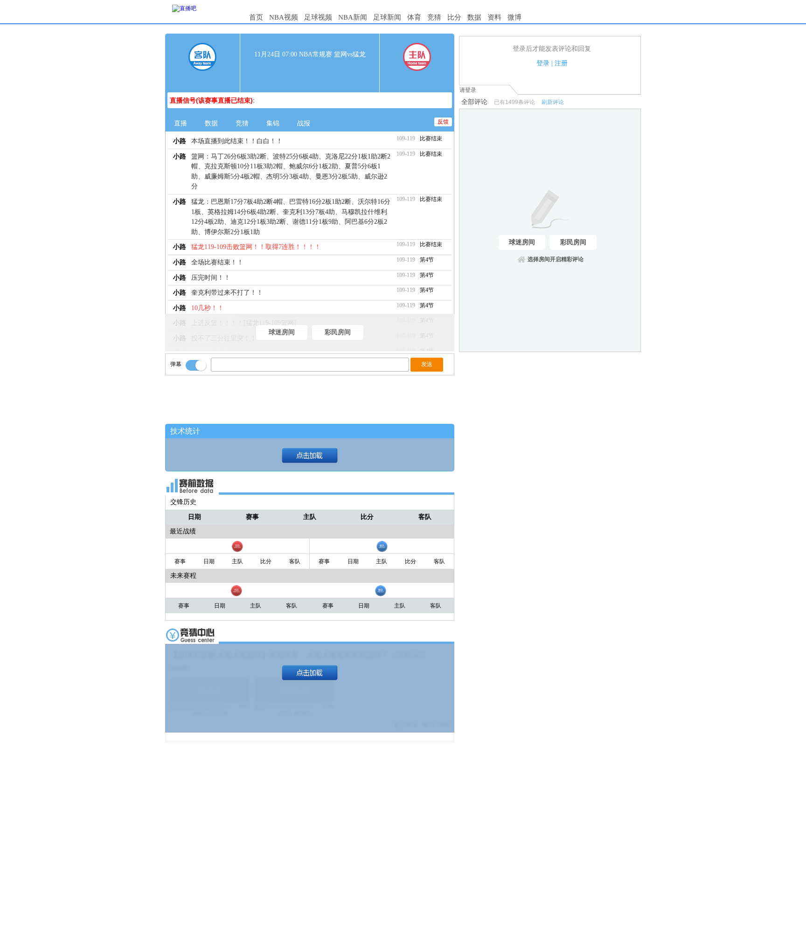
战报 (303, 123)
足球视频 (318, 17)
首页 (256, 17)
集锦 (272, 123)
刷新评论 (553, 102)
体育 (414, 17)
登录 (542, 63)
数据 (474, 17)
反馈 (443, 121)
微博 (514, 17)
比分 (454, 17)
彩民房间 (338, 332)
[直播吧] (184, 8)
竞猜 (434, 17)
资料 (494, 17)
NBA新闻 (352, 17)
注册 (561, 63)
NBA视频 (283, 17)
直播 (180, 123)
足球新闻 (387, 17)
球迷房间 (282, 332)
